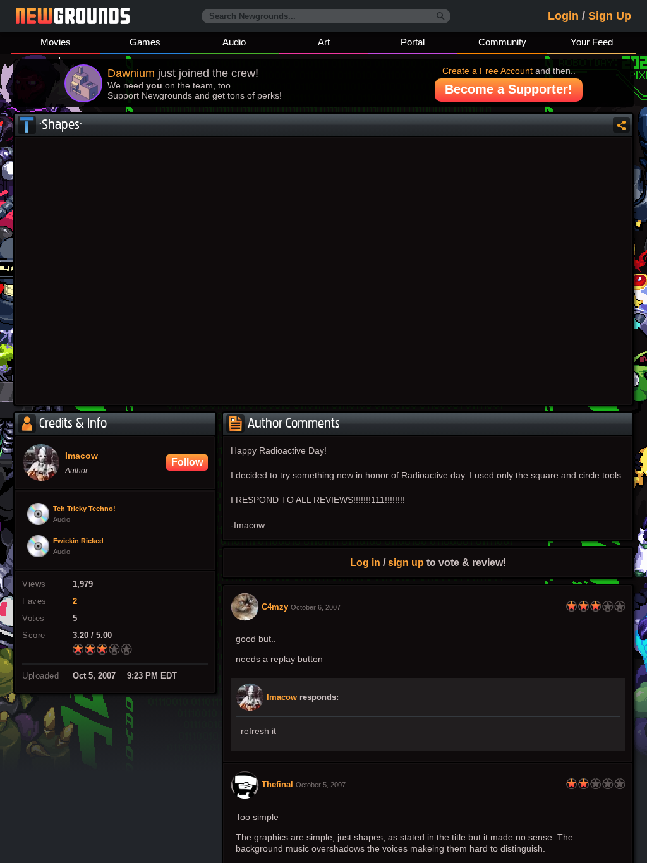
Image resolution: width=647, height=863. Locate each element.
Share (596, 125)
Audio (234, 42)
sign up (406, 562)
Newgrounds (73, 16)
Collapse (621, 125)
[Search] (441, 16)
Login (563, 15)
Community (502, 42)
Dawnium (131, 73)
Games (145, 42)
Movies (55, 42)
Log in (365, 562)
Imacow (282, 697)
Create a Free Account (487, 71)
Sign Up (609, 15)
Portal (413, 42)
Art (324, 42)
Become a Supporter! (508, 89)
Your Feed (592, 42)
